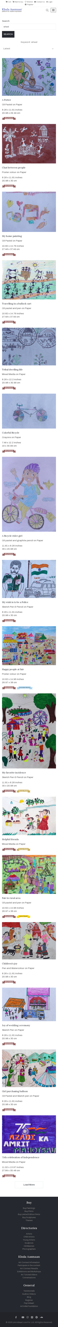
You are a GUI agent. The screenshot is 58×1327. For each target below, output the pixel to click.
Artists (29, 1234)
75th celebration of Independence (20, 1157)
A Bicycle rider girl (12, 535)
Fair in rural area (11, 898)
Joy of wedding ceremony (16, 1025)
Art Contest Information (29, 1262)
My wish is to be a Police (15, 602)
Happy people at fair (13, 669)
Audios (25, 1294)
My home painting (12, 236)
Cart (9, 2)
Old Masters (29, 1246)
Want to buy (18, 2)
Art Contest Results (29, 1269)
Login (50, 2)
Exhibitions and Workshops (29, 1272)
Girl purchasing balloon (15, 1091)
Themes (29, 1220)
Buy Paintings (29, 1208)
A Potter (6, 99)
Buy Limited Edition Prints (29, 1214)
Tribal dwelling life (12, 369)
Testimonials (29, 1291)
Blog (29, 1297)
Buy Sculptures (29, 1217)
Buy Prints (29, 1211)
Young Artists (29, 1240)
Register (30, 5)
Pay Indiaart (29, 1303)
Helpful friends (10, 839)
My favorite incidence (14, 772)
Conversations (29, 1278)
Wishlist (30, 2)
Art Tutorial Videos (29, 1275)
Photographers (29, 1249)
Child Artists (29, 1237)
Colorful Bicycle (10, 432)
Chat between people (13, 167)
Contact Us (40, 2)
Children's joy (9, 963)
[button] (47, 10)
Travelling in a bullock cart (16, 303)
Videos (33, 1294)
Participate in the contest (29, 1265)
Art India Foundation (29, 1306)
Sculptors (29, 1243)
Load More (29, 1184)
